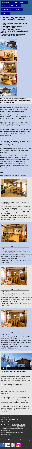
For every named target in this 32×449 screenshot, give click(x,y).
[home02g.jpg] (8, 55)
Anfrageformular (23, 100)
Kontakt (18, 440)
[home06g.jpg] (8, 90)
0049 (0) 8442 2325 (19, 427)
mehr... (14, 219)
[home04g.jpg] (8, 79)
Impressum (3, 440)
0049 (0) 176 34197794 (7, 102)
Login (29, 440)
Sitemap (24, 440)
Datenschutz (11, 440)
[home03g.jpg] (8, 67)
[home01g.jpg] (8, 44)
